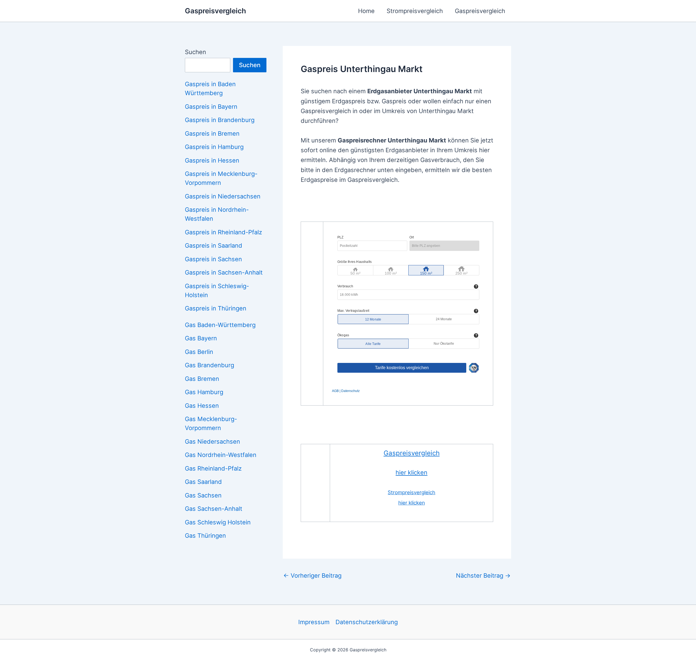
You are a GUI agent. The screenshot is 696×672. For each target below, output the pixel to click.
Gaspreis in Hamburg (214, 146)
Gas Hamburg (204, 392)
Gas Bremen (202, 378)
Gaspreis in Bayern (211, 106)
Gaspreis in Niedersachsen (222, 196)
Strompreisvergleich (415, 10)
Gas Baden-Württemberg (220, 324)
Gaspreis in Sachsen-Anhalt (224, 272)
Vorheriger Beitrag (312, 575)
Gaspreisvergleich (215, 11)
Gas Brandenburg (209, 365)
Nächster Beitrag (483, 575)
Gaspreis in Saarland (213, 245)
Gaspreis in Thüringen (215, 308)
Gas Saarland (203, 481)
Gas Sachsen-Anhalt (213, 508)
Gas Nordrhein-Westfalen (220, 454)
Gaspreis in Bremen (212, 133)
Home (366, 10)
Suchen (195, 51)
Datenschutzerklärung (366, 622)
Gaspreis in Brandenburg (219, 119)
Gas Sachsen (203, 495)
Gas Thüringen (205, 535)
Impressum (314, 622)
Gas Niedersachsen (212, 441)
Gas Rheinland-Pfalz (213, 468)
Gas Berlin (199, 351)
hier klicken (411, 472)
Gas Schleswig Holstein (218, 522)
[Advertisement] (400, 206)
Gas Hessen (202, 405)
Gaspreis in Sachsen (213, 259)
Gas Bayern (201, 338)
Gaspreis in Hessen (212, 160)
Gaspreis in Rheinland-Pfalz (223, 232)
